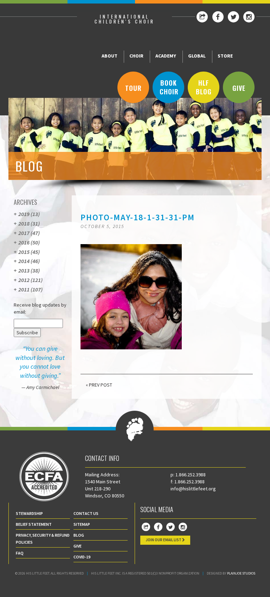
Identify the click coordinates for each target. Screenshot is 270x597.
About (109, 56)
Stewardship (29, 513)
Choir (136, 56)
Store (225, 56)
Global (197, 56)
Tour (133, 88)
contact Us (85, 513)
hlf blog (204, 87)
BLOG (78, 535)
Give (238, 88)
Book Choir (169, 87)
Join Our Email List (164, 539)
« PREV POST (99, 385)
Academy (165, 56)
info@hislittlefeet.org (193, 488)
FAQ (20, 553)
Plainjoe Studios (241, 573)
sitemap (81, 524)
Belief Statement (34, 524)
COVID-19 (81, 556)
